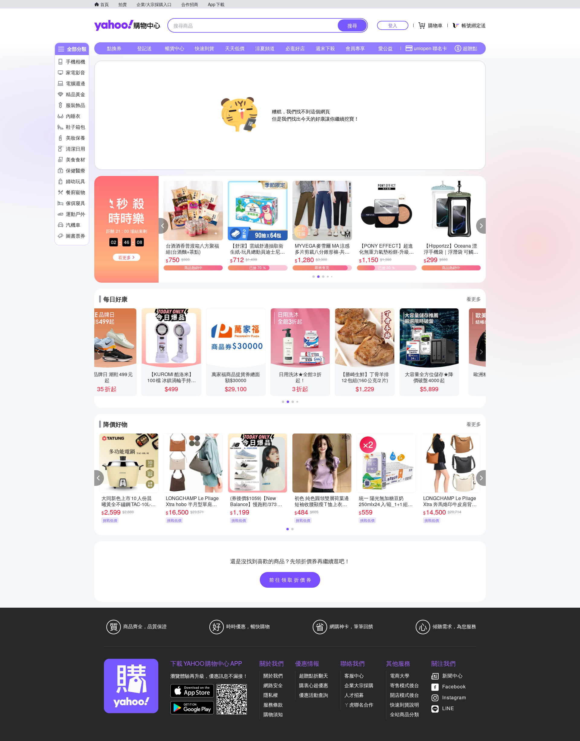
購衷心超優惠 (313, 685)
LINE (448, 708)
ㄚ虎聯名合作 (358, 704)
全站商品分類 (404, 714)
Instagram (454, 697)
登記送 (144, 48)
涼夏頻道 (265, 48)
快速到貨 (204, 48)
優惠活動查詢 (313, 694)
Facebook (454, 686)
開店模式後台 (404, 694)
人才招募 (354, 694)
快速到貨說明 (404, 704)
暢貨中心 (174, 48)
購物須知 (273, 714)
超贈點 (470, 48)
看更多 (473, 298)
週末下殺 (325, 48)
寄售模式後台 (404, 685)
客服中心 (354, 675)
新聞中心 (452, 675)
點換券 (114, 48)
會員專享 (355, 48)
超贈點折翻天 (313, 675)
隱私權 (270, 694)
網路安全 (273, 685)
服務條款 (273, 704)
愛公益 (385, 48)
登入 (392, 25)
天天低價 (234, 48)
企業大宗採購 (358, 685)
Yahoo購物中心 (127, 25)
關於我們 (273, 675)
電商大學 (399, 675)
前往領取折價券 (291, 579)
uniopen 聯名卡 (430, 48)
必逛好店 (295, 48)
